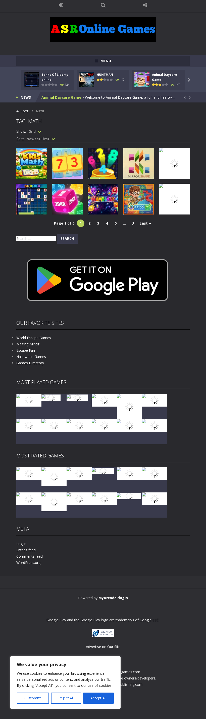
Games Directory (30, 363)
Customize (33, 698)
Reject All (66, 698)
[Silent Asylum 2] (28, 498)
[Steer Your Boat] (104, 400)
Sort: (20, 138)
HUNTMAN (105, 75)
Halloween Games (31, 356)
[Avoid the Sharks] (79, 425)
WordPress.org (28, 562)
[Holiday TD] (103, 470)
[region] (65, 682)
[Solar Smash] (129, 495)
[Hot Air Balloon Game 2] (54, 476)
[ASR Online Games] (103, 29)
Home (24, 111)
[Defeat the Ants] (79, 498)
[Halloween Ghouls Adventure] (54, 501)
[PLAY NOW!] (31, 79)
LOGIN (61, 5)
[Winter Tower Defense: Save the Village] (129, 406)
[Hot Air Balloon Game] (104, 425)
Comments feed (29, 556)
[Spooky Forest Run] (28, 400)
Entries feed (26, 550)
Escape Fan (25, 350)
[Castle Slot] (77, 397)
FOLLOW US (145, 5)
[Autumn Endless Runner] (129, 425)
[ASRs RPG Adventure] (154, 400)
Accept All (98, 698)
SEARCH (103, 5)
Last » (145, 223)
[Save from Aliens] (79, 473)
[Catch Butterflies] (154, 473)
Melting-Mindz (27, 344)
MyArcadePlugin (113, 597)
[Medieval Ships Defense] (28, 473)
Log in (21, 543)
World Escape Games (33, 337)
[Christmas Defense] (28, 425)
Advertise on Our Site (103, 646)
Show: (21, 131)
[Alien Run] (51, 397)
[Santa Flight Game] (54, 425)
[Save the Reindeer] (154, 425)
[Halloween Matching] (129, 473)
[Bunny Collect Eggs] (104, 498)
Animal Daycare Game (61, 97)
